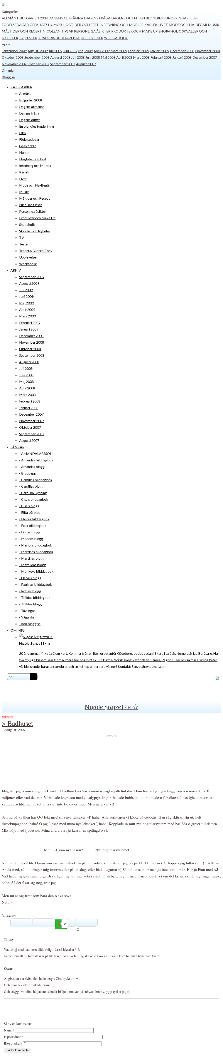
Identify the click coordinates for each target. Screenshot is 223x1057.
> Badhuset (17, 723)
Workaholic (116, 38)
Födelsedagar (15, 24)
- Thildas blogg (30, 604)
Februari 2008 (161, 57)
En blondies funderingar (164, 18)
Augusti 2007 (86, 64)
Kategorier (10, 11)
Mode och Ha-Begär (188, 24)
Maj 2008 (108, 57)
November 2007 (14, 64)
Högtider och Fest (81, 24)
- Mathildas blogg (32, 565)
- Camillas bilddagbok (35, 480)
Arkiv (6, 44)
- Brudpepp (27, 473)
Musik (213, 24)
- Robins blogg (30, 591)
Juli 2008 (78, 57)
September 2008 (36, 57)
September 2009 (14, 51)
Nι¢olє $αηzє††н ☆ (112, 706)
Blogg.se (8, 77)
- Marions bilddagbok (35, 545)
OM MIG (17, 630)
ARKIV (15, 270)
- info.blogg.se (30, 624)
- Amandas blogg (32, 466)
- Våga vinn (27, 617)
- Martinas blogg (31, 558)
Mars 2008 (141, 57)
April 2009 (102, 51)
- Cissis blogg (29, 506)
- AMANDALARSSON (36, 453)
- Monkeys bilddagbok (36, 571)
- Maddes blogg (31, 538)
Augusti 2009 (38, 51)
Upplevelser (92, 38)
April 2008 (124, 57)
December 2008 (182, 51)
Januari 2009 (159, 51)
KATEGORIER (21, 87)
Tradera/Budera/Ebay (59, 38)
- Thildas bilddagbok (35, 597)
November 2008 (207, 51)
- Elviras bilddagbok (34, 519)
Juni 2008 (93, 57)
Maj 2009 (85, 51)
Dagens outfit (125, 18)
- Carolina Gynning (33, 493)
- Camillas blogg (31, 486)
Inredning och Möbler (122, 24)
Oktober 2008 (13, 57)
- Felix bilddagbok (32, 525)
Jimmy (9, 939)
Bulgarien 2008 (34, 18)
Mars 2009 (118, 51)
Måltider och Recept (22, 31)
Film (193, 18)
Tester (31, 38)
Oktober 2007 (38, 64)
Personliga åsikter (92, 31)
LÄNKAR (17, 447)
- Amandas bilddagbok (36, 460)
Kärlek (150, 24)
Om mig (8, 70)
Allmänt (10, 18)
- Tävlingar (27, 610)
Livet (163, 24)
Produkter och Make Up (134, 31)
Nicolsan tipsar (58, 31)
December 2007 (205, 57)
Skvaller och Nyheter (34, 231)
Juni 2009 (70, 51)
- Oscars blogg (30, 578)
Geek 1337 (38, 24)
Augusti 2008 (60, 57)
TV (21, 38)
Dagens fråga (97, 18)
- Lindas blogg (29, 532)
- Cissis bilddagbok (33, 499)
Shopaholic (170, 31)
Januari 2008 (182, 57)
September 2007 (62, 64)
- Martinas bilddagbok (36, 552)
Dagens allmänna (66, 18)
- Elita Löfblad (29, 512)
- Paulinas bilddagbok (35, 584)
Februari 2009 (138, 51)
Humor (55, 24)
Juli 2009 (55, 51)
